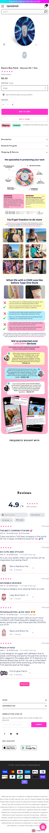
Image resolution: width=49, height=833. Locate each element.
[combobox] (23, 11)
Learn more (44, 125)
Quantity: (4, 100)
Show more (25, 684)
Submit (39, 724)
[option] (24, 31)
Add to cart (24, 112)
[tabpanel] (24, 600)
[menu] (2, 6)
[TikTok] (17, 734)
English (39, 830)
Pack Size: (7, 83)
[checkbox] (19, 520)
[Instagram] (11, 734)
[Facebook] (4, 734)
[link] (24, 186)
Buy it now (24, 119)
